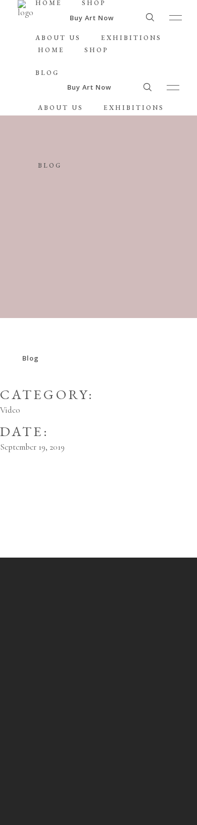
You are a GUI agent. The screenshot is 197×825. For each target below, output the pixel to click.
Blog (30, 358)
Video (10, 410)
